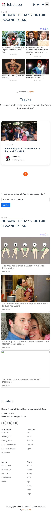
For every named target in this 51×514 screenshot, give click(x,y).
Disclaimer (5, 452)
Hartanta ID (26, 510)
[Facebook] (34, 4)
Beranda (22, 92)
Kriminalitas (6, 477)
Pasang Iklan (6, 440)
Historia (30, 440)
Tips (28, 481)
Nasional (4, 473)
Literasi (30, 444)
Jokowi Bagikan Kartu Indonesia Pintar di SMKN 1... (22, 150)
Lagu (29, 494)
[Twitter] (38, 4)
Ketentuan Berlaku (8, 444)
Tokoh (29, 436)
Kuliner (30, 465)
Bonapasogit (6, 465)
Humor (29, 469)
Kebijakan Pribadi (8, 448)
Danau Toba (6, 469)
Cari (7, 205)
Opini (29, 448)
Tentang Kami (6, 436)
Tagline (31, 92)
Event (29, 489)
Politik (3, 481)
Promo (29, 485)
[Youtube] (43, 4)
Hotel (29, 477)
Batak (29, 432)
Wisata (29, 473)
